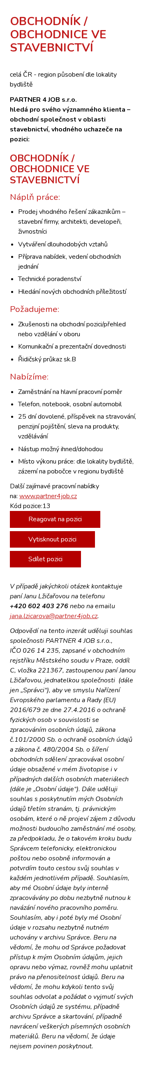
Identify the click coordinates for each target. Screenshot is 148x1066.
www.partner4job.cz (48, 496)
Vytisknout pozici (52, 539)
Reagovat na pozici (55, 519)
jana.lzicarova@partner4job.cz (53, 616)
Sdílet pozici (45, 559)
